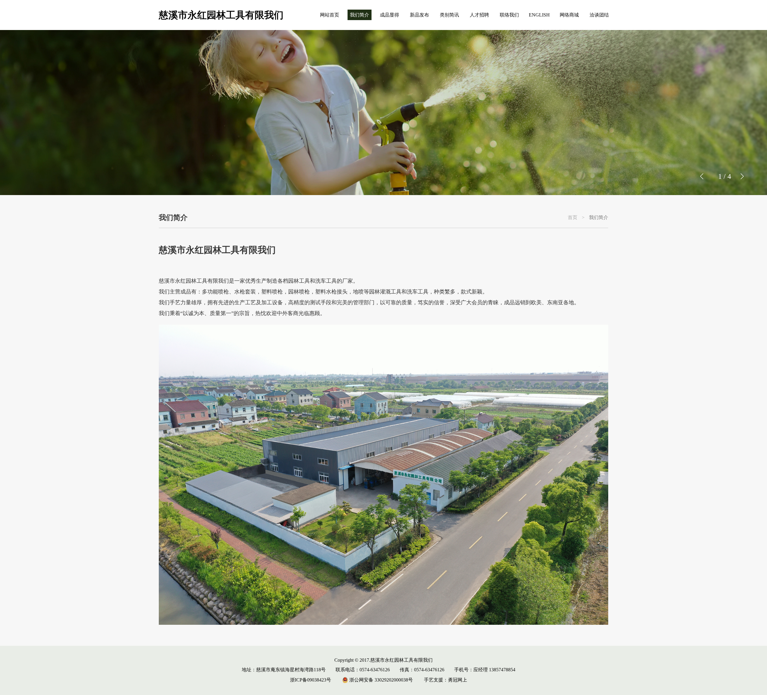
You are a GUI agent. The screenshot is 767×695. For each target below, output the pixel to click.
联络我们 (509, 14)
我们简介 (359, 14)
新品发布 (419, 14)
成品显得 (389, 14)
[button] (742, 176)
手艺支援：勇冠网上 (445, 679)
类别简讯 (449, 14)
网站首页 (329, 14)
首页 (572, 217)
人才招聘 (479, 14)
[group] (383, 112)
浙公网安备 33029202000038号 (380, 679)
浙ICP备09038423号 (310, 679)
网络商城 (569, 14)
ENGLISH (539, 14)
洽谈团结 (599, 14)
